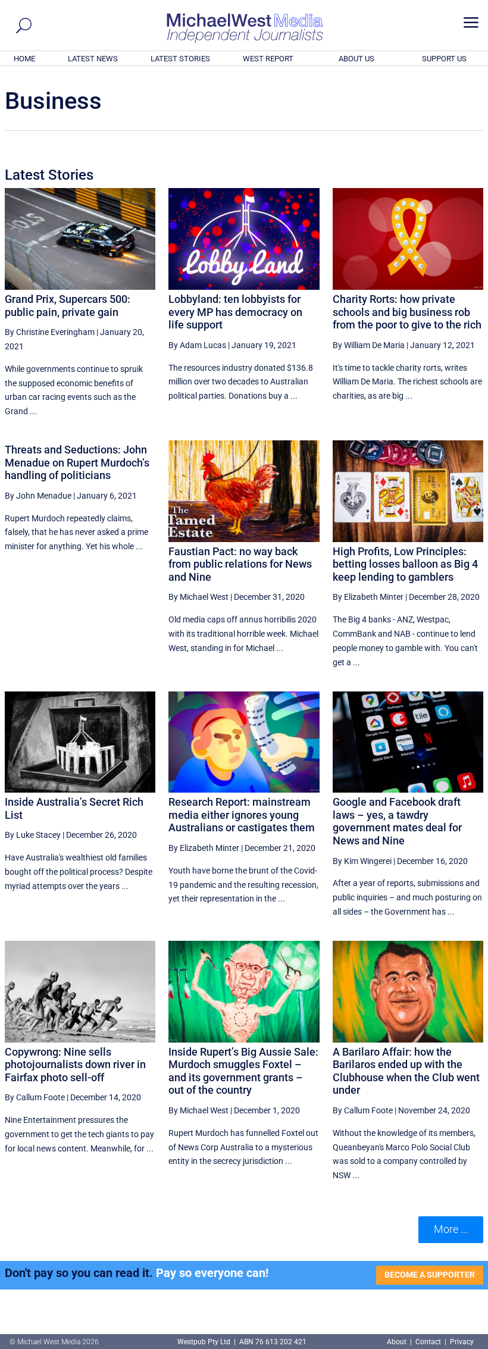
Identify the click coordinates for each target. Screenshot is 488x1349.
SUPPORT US (444, 58)
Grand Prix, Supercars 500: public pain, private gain (67, 305)
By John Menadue (38, 495)
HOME (24, 58)
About (397, 1342)
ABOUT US (356, 58)
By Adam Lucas (197, 345)
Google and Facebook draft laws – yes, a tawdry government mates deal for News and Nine (397, 821)
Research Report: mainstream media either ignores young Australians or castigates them (241, 815)
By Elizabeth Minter (368, 597)
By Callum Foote (35, 1097)
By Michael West (198, 597)
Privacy (462, 1342)
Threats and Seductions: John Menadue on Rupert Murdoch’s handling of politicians (77, 462)
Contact (428, 1342)
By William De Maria (369, 345)
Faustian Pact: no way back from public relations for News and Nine (240, 564)
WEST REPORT (268, 58)
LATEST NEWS (93, 58)
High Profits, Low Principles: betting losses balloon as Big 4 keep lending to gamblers (405, 564)
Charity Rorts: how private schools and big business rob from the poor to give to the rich (407, 312)
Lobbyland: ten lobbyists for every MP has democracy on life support (235, 312)
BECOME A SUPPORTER (429, 1274)
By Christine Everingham (50, 332)
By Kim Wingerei (362, 861)
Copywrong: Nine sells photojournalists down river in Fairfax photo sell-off (75, 1065)
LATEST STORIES (180, 58)
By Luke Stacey (33, 835)
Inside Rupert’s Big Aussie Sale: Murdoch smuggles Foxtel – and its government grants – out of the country (243, 1071)
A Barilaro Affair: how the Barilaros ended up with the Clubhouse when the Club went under (406, 1071)
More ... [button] (451, 1229)
